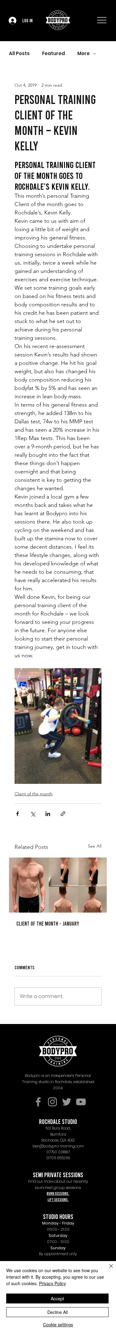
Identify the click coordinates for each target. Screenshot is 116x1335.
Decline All (57, 1312)
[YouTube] (81, 1102)
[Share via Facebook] (17, 814)
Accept (57, 1298)
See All (94, 846)
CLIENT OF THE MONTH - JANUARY (47, 923)
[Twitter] (67, 1102)
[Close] (107, 1269)
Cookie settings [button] (58, 1324)
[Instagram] (52, 1102)
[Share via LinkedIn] (48, 814)
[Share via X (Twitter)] (33, 814)
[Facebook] (38, 1102)
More (83, 53)
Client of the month (34, 794)
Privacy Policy (52, 1283)
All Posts (19, 53)
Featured (53, 53)
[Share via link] (63, 814)
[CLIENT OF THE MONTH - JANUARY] (58, 885)
